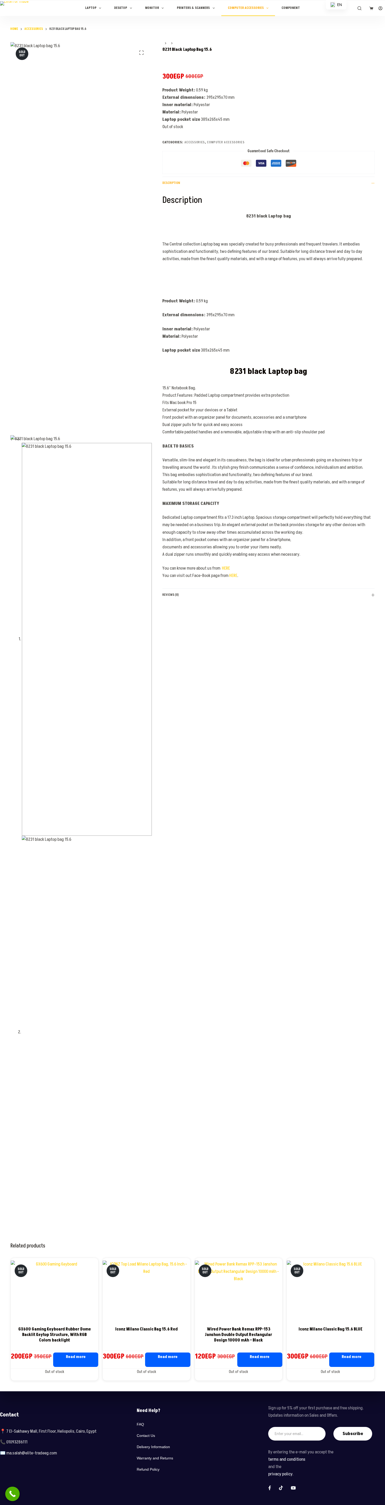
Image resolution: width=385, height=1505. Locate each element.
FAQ (140, 1424)
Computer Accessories (246, 8)
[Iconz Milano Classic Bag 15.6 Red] (146, 1292)
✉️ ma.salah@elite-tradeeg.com (28, 1453)
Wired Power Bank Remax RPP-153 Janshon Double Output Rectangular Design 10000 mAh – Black (238, 1335)
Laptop (90, 8)
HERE (226, 568)
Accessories (194, 142)
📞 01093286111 (14, 1442)
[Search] (359, 8)
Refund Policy (148, 1469)
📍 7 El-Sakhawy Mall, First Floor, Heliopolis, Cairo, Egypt (48, 1431)
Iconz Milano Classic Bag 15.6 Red (146, 1329)
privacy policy (280, 1474)
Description (171, 183)
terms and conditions (286, 1459)
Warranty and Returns (155, 1458)
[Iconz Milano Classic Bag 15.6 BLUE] (330, 1292)
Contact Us (146, 1435)
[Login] (380, 8)
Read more (76, 1357)
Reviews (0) (170, 595)
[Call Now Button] (12, 1494)
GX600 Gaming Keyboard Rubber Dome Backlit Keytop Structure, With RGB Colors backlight (54, 1335)
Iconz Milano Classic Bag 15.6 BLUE (330, 1329)
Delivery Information (153, 1447)
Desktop (120, 8)
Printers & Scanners (193, 8)
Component (291, 8)
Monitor (152, 8)
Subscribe (353, 1434)
